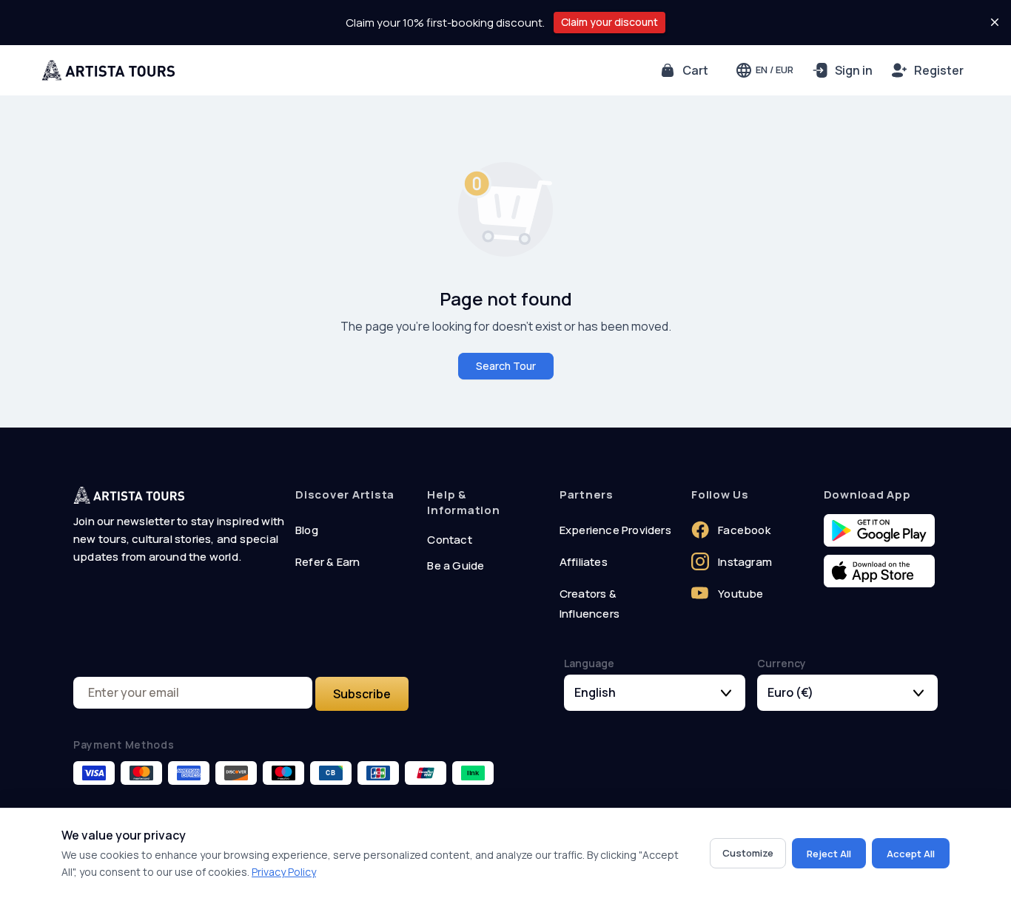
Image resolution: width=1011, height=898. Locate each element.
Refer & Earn (327, 562)
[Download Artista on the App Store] (879, 571)
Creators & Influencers (589, 603)
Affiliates (584, 562)
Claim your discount (609, 22)
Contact (449, 539)
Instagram (745, 562)
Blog (306, 530)
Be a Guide (455, 565)
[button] (683, 70)
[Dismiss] (994, 22)
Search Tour (506, 366)
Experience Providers (615, 530)
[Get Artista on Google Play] (879, 530)
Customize (747, 853)
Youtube (740, 593)
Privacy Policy (284, 872)
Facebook (744, 530)
